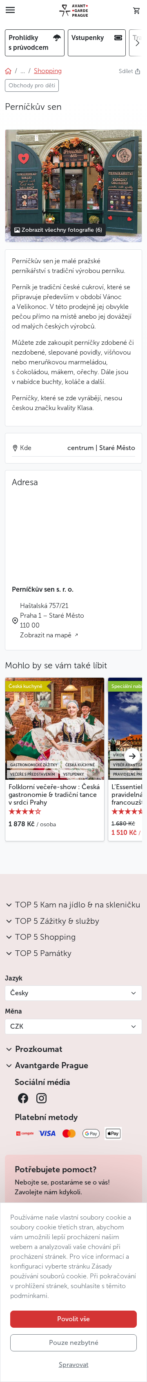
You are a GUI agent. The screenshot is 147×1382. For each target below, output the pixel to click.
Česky (19, 993)
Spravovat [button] (74, 1365)
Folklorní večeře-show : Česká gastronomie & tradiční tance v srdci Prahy (54, 794)
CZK (16, 1026)
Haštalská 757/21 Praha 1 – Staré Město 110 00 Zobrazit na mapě (52, 620)
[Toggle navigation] (10, 11)
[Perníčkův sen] (73, 186)
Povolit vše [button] (73, 1319)
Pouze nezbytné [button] (73, 1343)
